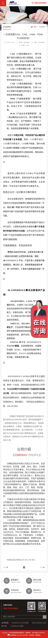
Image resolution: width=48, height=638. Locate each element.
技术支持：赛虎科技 (34, 635)
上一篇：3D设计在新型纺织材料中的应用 (5, 567)
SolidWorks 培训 (17, 626)
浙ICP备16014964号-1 (38, 632)
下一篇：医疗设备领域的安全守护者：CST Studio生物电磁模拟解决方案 (42, 567)
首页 (35, 27)
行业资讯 (42, 27)
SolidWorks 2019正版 (20, 623)
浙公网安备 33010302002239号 (19, 635)
